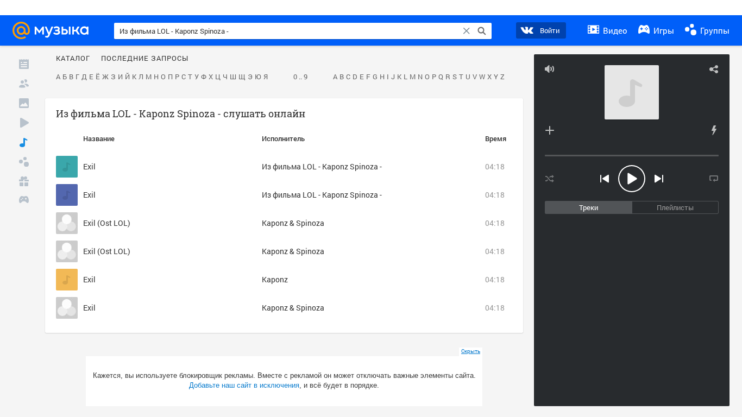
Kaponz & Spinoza (293, 223)
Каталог (73, 58)
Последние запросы (144, 58)
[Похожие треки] (714, 130)
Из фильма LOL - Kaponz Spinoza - (322, 166)
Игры (662, 30)
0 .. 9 (300, 77)
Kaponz (275, 279)
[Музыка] (24, 142)
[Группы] (24, 162)
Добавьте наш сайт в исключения (244, 385)
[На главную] (53, 30)
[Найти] (482, 31)
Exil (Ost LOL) (106, 223)
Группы (714, 30)
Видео (614, 30)
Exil (89, 166)
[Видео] (24, 122)
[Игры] (24, 201)
